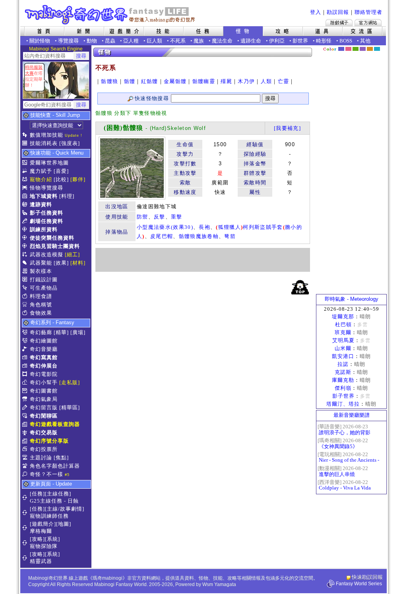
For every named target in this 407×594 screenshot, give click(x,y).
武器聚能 (41, 263)
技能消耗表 (44, 143)
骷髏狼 (109, 81)
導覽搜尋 (68, 41)
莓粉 (348, 49)
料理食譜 (41, 296)
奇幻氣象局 (44, 399)
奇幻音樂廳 (44, 349)
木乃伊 (246, 81)
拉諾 (343, 364)
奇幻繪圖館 (44, 341)
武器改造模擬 (46, 254)
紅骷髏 (149, 81)
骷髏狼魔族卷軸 (199, 236)
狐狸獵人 (229, 227)
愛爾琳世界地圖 (49, 163)
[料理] (66, 196)
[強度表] (69, 143)
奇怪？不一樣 (46, 474)
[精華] (61, 332)
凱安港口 (343, 356)
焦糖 (370, 49)
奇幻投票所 (44, 449)
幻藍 (341, 49)
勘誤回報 (338, 12)
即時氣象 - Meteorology (351, 299)
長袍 (204, 227)
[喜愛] (61, 171)
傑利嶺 (343, 388)
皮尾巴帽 (161, 236)
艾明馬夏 (343, 340)
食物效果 (41, 313)
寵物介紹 (41, 179)
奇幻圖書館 (44, 391)
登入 (315, 12)
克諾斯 (343, 372)
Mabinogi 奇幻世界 (110, 14)
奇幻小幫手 (44, 382)
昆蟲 (110, 41)
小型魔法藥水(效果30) (165, 227)
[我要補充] (287, 128)
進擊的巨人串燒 (337, 474)
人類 (266, 81)
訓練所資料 (44, 229)
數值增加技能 (46, 135)
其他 (365, 41)
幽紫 (363, 49)
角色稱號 (41, 305)
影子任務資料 (46, 213)
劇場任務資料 (46, 221)
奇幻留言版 (44, 407)
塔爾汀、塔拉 (343, 404)
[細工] (72, 254)
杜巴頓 (343, 324)
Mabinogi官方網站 (368, 22)
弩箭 (230, 236)
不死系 (178, 41)
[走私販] (69, 382)
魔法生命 (222, 41)
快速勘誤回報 (367, 577)
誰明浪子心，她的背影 (344, 432)
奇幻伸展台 (44, 366)
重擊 (176, 217)
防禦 (142, 217)
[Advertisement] (203, 260)
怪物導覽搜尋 (46, 188)
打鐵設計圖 (44, 279)
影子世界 (343, 396)
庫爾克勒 (343, 380)
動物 (92, 41)
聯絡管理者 (368, 12)
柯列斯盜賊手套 (263, 227)
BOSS (345, 41)
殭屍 (226, 81)
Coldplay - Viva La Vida (345, 488)
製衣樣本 (41, 271)
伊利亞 (277, 41)
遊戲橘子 (339, 22)
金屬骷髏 (175, 81)
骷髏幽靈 (203, 81)
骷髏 (130, 81)
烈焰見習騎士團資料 (55, 246)
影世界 (300, 41)
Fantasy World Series (359, 583)
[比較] (61, 179)
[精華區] (69, 407)
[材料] (77, 263)
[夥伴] (77, 179)
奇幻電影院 (44, 374)
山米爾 (343, 348)
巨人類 (154, 41)
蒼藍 (377, 49)
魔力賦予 (41, 171)
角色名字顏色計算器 (55, 466)
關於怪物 (39, 41)
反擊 (159, 217)
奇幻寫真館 (44, 357)
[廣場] (77, 332)
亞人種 (131, 41)
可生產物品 (44, 288)
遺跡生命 (250, 41)
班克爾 (343, 332)
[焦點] (61, 457)
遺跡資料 (41, 204)
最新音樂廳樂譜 (351, 415)
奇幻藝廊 (41, 332)
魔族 (199, 41)
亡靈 (283, 81)
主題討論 (41, 457)
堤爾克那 (343, 316)
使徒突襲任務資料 (52, 238)
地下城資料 (44, 196)
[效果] (61, 263)
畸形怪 (323, 41)
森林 (356, 49)
